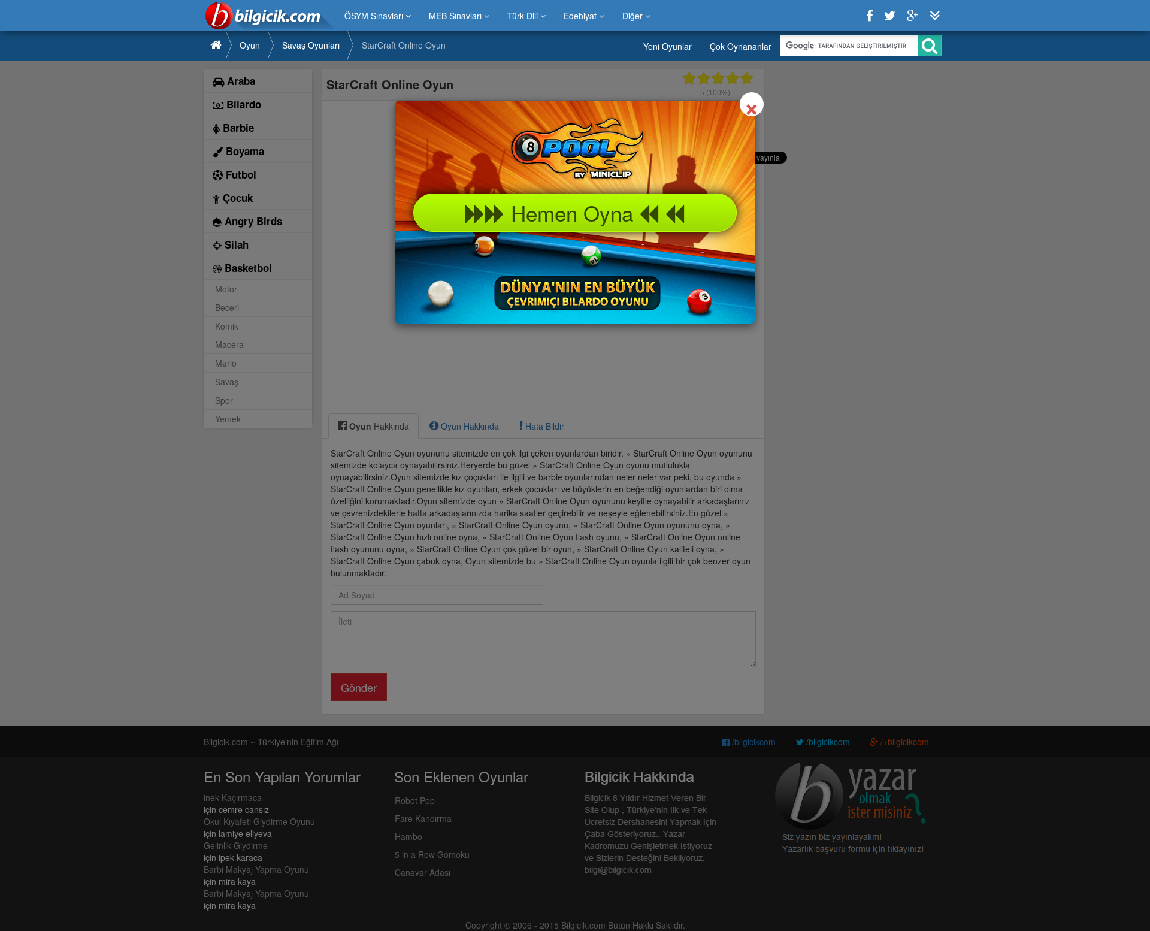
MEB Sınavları (456, 16)
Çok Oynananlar (740, 46)
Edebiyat (581, 16)
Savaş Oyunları (311, 45)
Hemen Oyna (572, 213)
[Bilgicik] (269, 16)
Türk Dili (523, 16)
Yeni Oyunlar (667, 46)
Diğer (633, 16)
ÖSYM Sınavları (374, 16)
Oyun (250, 45)
